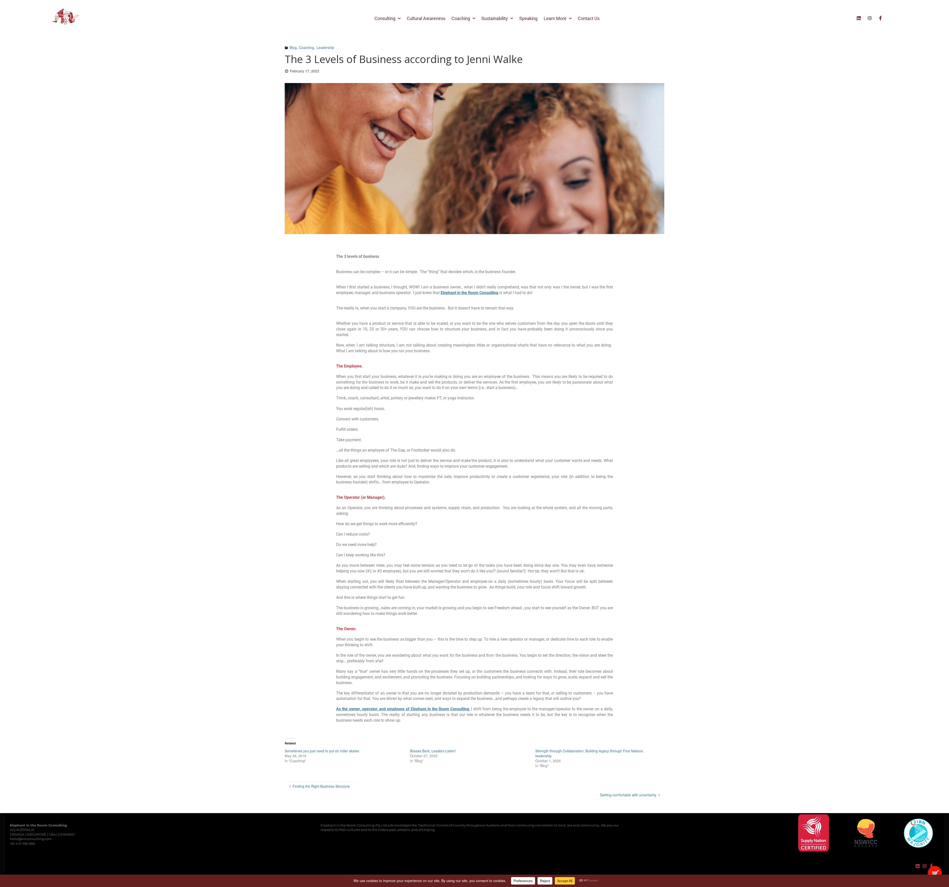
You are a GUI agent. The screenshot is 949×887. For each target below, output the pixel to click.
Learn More (555, 18)
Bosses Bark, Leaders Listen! (433, 750)
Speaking (528, 18)
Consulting (384, 18)
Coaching (461, 18)
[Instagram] (869, 18)
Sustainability (494, 18)
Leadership (325, 47)
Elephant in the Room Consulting (469, 292)
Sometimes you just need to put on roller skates (322, 750)
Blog (293, 47)
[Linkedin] (859, 18)
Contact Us (589, 18)
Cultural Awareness (426, 18)
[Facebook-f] (880, 18)
